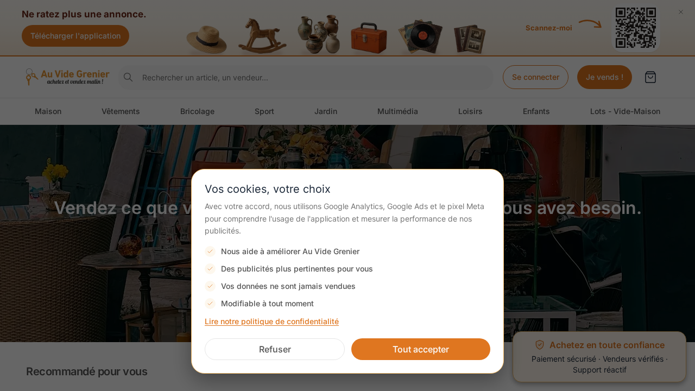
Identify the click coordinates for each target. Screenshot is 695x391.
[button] (275, 349)
